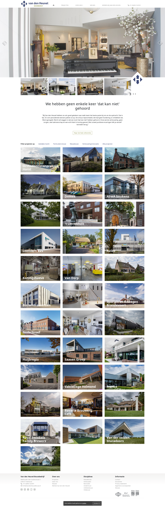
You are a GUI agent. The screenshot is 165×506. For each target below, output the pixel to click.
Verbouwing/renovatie (90, 144)
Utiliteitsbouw (88, 488)
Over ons (55, 482)
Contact (117, 479)
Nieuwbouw (74, 144)
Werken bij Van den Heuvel (111, 5)
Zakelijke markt (43, 144)
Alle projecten (107, 144)
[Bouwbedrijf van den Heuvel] (34, 3)
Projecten (64, 5)
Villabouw (87, 490)
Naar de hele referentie (82, 133)
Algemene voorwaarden (123, 486)
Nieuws (92, 5)
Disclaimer (118, 482)
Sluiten (96, 503)
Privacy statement (121, 484)
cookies (84, 503)
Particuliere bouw (59, 144)
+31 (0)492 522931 (135, 5)
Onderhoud (87, 486)
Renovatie (87, 484)
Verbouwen (87, 482)
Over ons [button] (78, 5)
